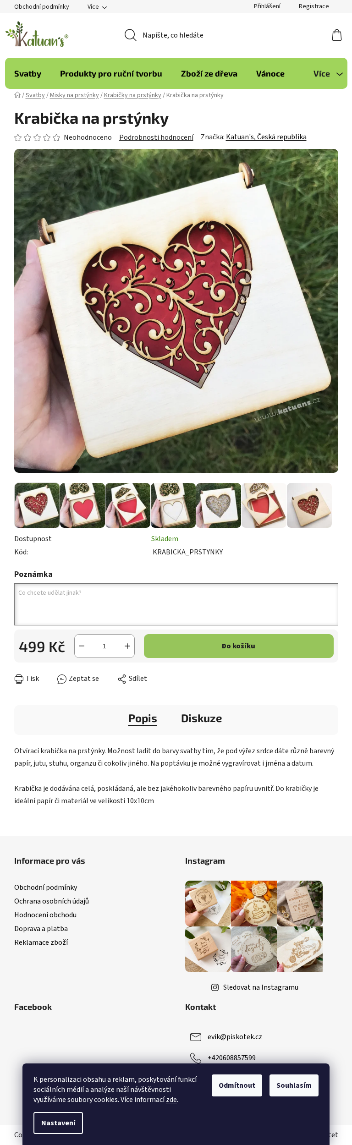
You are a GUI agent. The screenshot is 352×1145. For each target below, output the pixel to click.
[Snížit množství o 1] (81, 646)
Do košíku (238, 646)
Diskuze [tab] (201, 717)
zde (171, 1100)
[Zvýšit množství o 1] (127, 646)
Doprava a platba (41, 929)
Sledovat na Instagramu (260, 987)
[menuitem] (27, 73)
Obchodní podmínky (41, 6)
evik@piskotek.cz (235, 1037)
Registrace (314, 6)
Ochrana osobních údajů (51, 901)
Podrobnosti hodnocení (156, 137)
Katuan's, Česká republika (266, 137)
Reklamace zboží (41, 942)
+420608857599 (232, 1058)
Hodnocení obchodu (45, 915)
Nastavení (58, 1123)
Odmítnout (237, 1085)
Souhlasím (294, 1085)
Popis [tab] (142, 717)
